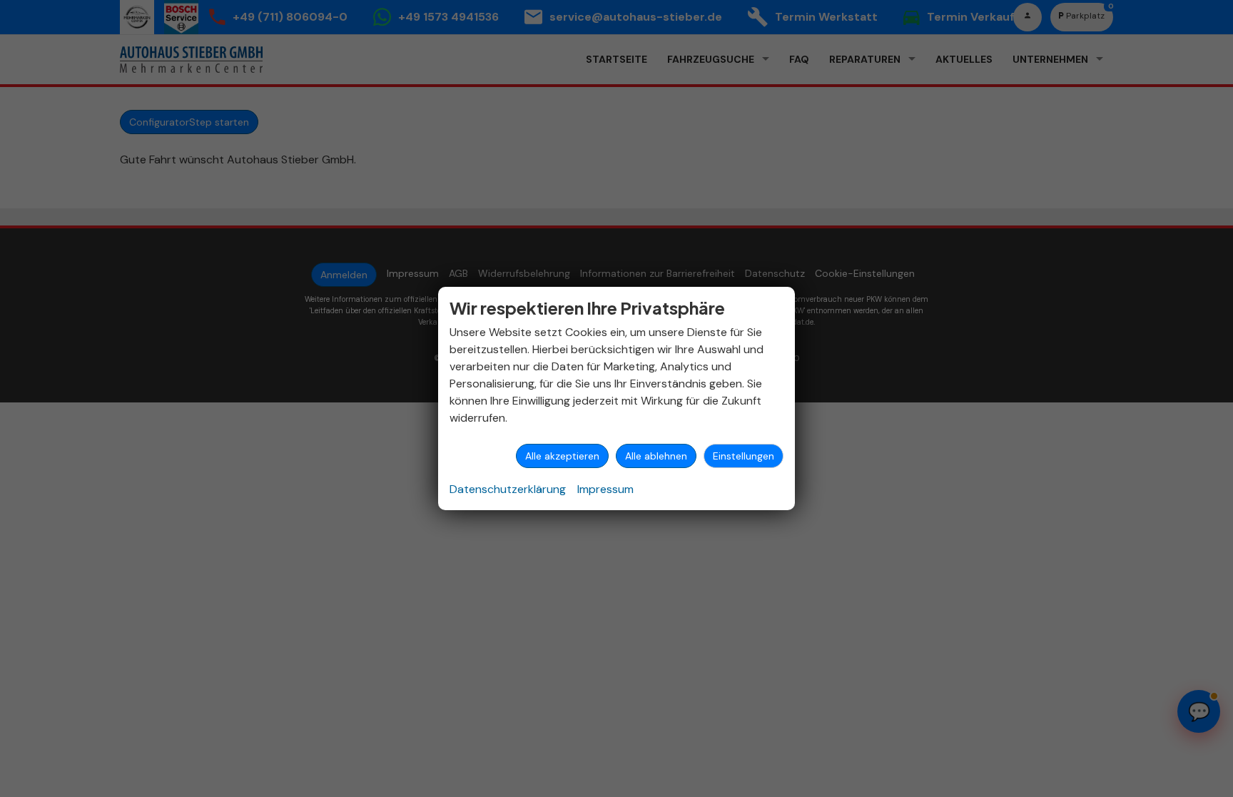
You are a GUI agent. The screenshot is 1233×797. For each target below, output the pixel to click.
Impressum (605, 489)
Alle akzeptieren (562, 456)
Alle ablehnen (656, 456)
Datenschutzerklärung (508, 489)
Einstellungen (743, 456)
